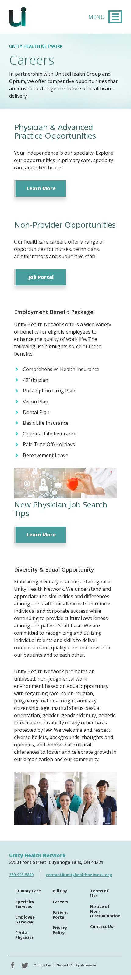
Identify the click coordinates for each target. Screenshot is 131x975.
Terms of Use (99, 893)
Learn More (41, 188)
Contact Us (101, 926)
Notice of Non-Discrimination (105, 911)
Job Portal (41, 277)
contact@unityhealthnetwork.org (79, 874)
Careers (60, 902)
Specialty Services (24, 904)
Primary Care (28, 891)
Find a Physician (24, 935)
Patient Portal (60, 915)
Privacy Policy (60, 930)
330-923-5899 (21, 874)
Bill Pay (60, 891)
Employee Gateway (25, 920)
